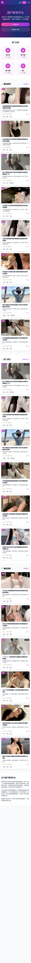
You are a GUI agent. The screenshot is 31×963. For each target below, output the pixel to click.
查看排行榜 (25, 359)
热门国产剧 (15, 24)
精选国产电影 (15, 29)
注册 (24, 2)
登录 (20, 2)
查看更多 (26, 84)
